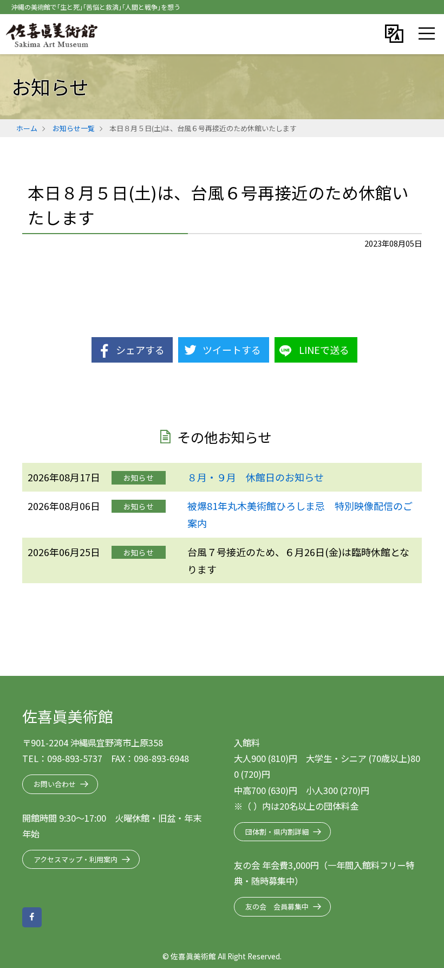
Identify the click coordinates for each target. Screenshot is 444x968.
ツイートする (232, 350)
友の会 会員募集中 (277, 906)
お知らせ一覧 (74, 128)
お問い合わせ (55, 784)
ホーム (26, 128)
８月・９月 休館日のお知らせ (255, 477)
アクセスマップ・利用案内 (75, 859)
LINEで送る (324, 350)
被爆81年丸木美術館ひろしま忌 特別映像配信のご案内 (300, 514)
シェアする (140, 350)
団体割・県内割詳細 (277, 832)
